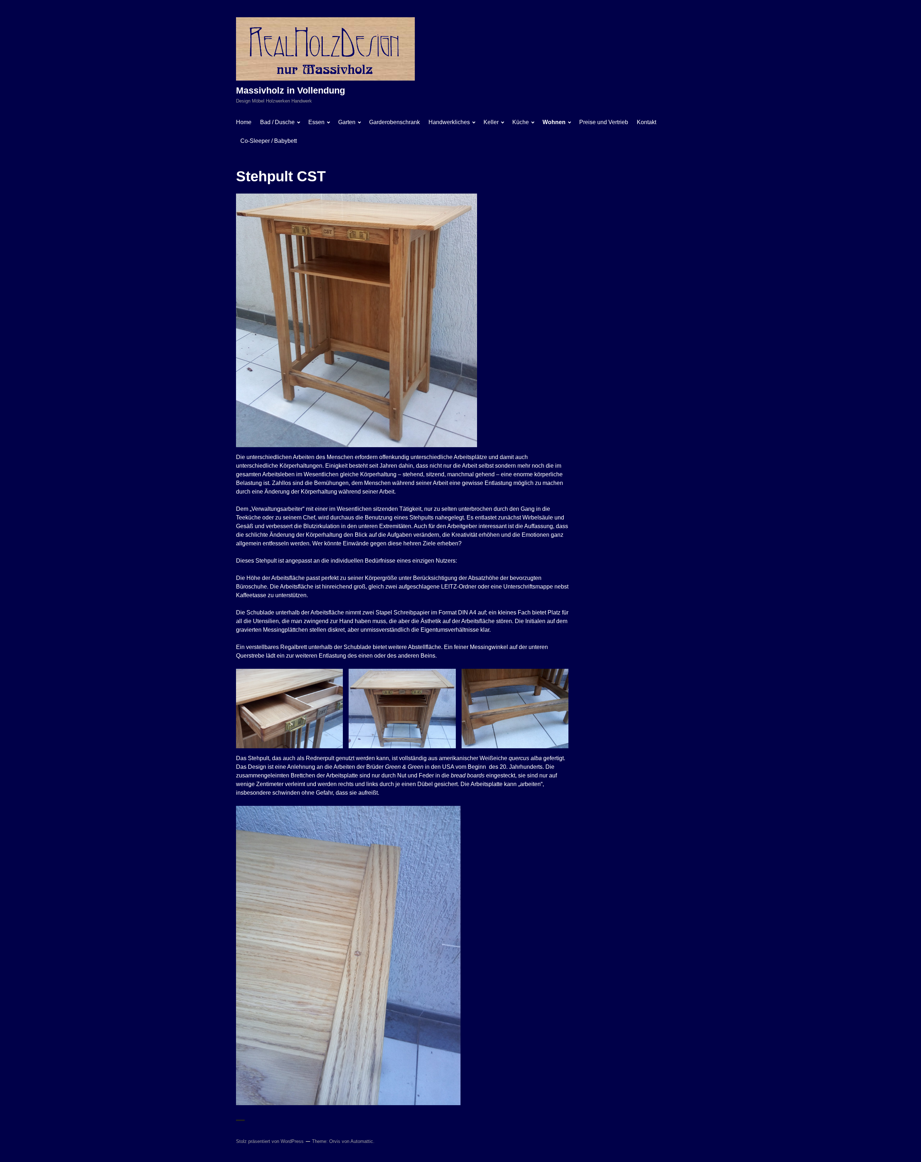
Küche (520, 122)
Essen (316, 122)
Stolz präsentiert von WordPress (270, 1141)
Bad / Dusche (277, 122)
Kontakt (646, 122)
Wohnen (554, 122)
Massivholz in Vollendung (290, 90)
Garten (346, 122)
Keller (491, 122)
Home (243, 122)
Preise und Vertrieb (603, 122)
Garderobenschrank (394, 122)
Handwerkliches (449, 122)
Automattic (361, 1141)
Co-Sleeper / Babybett (268, 141)
